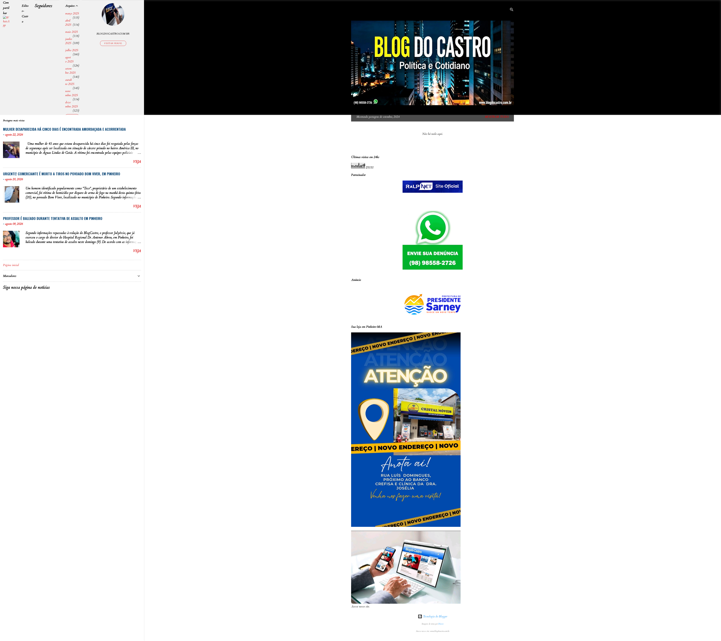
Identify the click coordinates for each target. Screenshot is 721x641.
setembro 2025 (70, 71)
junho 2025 (68, 41)
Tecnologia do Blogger (434, 616)
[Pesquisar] (511, 10)
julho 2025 (71, 50)
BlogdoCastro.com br (113, 33)
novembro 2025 (71, 93)
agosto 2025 (69, 59)
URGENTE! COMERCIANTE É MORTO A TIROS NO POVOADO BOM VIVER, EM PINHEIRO (61, 173)
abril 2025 (68, 23)
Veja (137, 162)
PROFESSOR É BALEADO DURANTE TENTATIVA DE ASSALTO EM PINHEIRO (52, 218)
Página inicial (11, 265)
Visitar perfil (113, 43)
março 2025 (72, 13)
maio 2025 (71, 32)
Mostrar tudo (497, 117)
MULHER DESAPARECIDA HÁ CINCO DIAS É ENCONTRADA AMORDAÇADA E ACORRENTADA (64, 129)
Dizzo (440, 624)
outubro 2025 (69, 82)
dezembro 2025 (71, 104)
